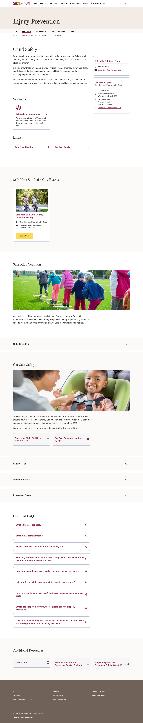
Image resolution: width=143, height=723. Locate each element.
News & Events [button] (75, 3)
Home (15, 31)
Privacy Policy (58, 695)
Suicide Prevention (58, 31)
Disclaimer (17, 695)
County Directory (98, 691)
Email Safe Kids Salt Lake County (110, 70)
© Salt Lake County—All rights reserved (28, 714)
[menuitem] (41, 3)
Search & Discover (99, 3)
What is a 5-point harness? (29, 536)
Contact (73, 31)
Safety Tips (19, 463)
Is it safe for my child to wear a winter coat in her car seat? (45, 582)
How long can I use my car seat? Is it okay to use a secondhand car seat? (49, 594)
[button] (124, 3)
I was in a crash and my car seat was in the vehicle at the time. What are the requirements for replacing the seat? (50, 622)
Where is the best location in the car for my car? (40, 546)
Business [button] (64, 3)
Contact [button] (85, 3)
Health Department (27, 35)
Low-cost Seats (22, 495)
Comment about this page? (23, 717)
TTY (14, 691)
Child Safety (26, 31)
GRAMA (56, 691)
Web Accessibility (59, 700)
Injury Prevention (43, 35)
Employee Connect (99, 695)
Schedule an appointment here (109, 108)
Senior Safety (41, 31)
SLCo (15, 35)
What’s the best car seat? (28, 525)
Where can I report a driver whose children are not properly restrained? (45, 608)
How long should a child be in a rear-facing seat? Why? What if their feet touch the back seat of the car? (50, 559)
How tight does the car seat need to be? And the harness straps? (48, 571)
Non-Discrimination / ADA (22, 700)
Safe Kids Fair (21, 344)
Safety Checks (21, 479)
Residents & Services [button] (40, 3)
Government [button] (54, 3)
